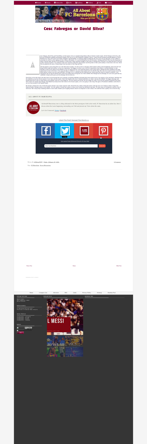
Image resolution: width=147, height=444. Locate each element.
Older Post (118, 265)
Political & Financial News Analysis (27, 309)
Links (74, 292)
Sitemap (99, 292)
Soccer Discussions (45, 165)
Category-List (43, 292)
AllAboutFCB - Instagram (24, 316)
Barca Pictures (21, 301)
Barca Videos (20, 299)
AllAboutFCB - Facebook (23, 320)
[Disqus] (74, 194)
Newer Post (29, 265)
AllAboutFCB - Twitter (23, 318)
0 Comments (117, 162)
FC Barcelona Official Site (24, 308)
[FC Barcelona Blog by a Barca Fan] (73, 22)
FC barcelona (35, 165)
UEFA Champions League (23, 300)
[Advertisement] (75, 43)
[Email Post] (59, 162)
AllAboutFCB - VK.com (23, 317)
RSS (66, 292)
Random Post (112, 292)
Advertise (56, 292)
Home (74, 265)
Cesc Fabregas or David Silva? (74, 29)
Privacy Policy (86, 292)
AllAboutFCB (38, 162)
